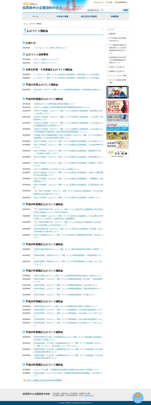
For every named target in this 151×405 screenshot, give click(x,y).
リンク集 (109, 2)
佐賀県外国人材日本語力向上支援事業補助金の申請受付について (117, 60)
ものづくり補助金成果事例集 (117, 81)
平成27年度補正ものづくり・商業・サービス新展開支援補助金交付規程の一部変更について (67, 276)
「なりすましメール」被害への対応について (50, 48)
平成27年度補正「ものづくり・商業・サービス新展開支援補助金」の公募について (64, 295)
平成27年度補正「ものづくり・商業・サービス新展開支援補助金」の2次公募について (65, 285)
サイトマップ (99, 2)
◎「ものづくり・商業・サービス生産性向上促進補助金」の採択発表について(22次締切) (66, 78)
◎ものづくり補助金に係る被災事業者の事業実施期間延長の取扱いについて (61, 107)
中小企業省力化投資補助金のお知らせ (117, 39)
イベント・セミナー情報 (117, 75)
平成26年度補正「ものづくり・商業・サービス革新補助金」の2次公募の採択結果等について (67, 310)
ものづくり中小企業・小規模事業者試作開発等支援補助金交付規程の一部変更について (65, 370)
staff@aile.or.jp (89, 395)
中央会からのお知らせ (117, 67)
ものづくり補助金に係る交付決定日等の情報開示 (44, 380)
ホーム (26, 24)
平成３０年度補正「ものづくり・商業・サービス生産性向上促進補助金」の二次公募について (68, 141)
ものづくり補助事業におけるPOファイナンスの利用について (56, 169)
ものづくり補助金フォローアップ (45, 59)
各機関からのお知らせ (117, 71)
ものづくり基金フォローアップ (45, 63)
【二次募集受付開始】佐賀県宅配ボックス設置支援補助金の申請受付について (117, 49)
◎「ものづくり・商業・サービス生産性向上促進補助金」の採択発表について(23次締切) (66, 74)
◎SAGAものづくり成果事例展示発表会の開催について (54, 104)
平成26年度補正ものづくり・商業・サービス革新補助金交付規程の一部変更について (65, 306)
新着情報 (112, 34)
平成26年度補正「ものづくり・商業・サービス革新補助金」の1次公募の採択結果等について (67, 319)
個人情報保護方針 (121, 2)
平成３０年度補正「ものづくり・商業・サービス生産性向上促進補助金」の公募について (66, 197)
